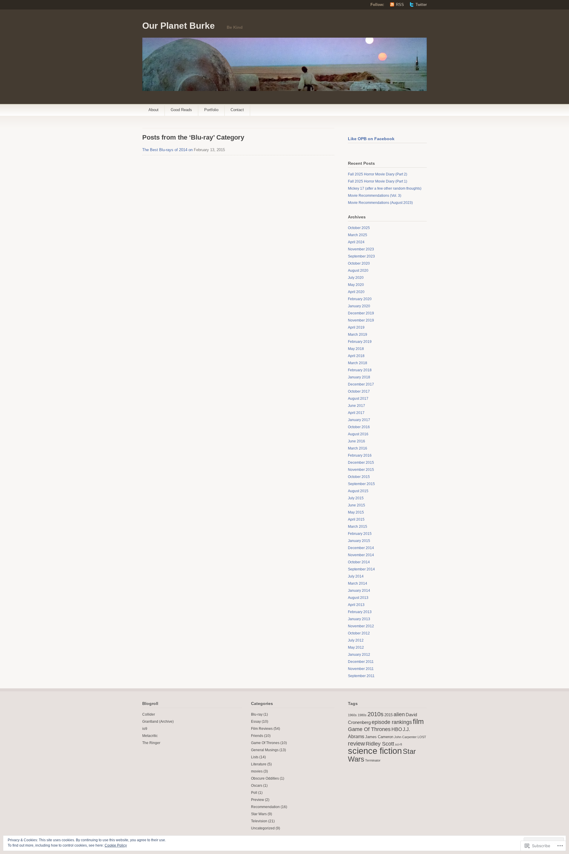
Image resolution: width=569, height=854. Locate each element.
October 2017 (359, 391)
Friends (257, 736)
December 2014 (361, 548)
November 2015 (361, 470)
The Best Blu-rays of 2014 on (167, 150)
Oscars (256, 785)
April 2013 (356, 605)
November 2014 (361, 555)
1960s (352, 715)
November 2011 (361, 669)
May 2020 (356, 285)
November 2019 (361, 320)
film (418, 721)
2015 (388, 715)
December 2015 (361, 462)
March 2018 (357, 363)
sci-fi (398, 744)
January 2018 (359, 377)
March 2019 (357, 334)
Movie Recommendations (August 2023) (380, 203)
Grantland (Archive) (158, 721)
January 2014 (359, 590)
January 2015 (359, 541)
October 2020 (359, 263)
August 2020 (358, 270)
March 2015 (357, 526)
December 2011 (361, 662)
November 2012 (361, 626)
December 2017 (361, 384)
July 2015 (356, 498)
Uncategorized (263, 828)
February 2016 (360, 455)
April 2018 (356, 356)
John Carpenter (405, 737)
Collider (148, 714)
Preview (257, 800)
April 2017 (356, 413)
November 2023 (361, 249)
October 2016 (359, 427)
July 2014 (356, 576)
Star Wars (259, 814)
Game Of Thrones (265, 743)
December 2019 (361, 313)
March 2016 (357, 448)
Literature (258, 764)
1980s (362, 715)
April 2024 (356, 242)
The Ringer (151, 743)
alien (399, 714)
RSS (400, 4)
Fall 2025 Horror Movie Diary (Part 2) (377, 174)
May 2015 (356, 512)
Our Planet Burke (178, 26)
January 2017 (359, 420)
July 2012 (356, 640)
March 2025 (357, 235)
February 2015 (360, 534)
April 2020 (356, 292)
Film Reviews (262, 729)
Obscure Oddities (265, 778)
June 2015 (356, 505)
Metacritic (150, 736)
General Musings (265, 750)
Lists (254, 757)
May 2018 (356, 349)
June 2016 (356, 441)
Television (259, 821)
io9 (144, 729)
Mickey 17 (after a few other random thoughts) (384, 188)
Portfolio (211, 110)
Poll (254, 793)
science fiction (375, 751)
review (356, 743)
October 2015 (359, 477)
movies (257, 771)
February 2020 (360, 299)
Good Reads (181, 110)
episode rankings (392, 722)
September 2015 (361, 484)
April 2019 (356, 327)
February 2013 (360, 612)
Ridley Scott (380, 744)
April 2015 (356, 519)
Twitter (421, 4)
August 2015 (358, 491)
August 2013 (358, 598)
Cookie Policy (116, 845)
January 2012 (359, 655)
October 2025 (359, 228)
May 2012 (356, 647)
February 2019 (360, 342)
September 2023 (361, 256)
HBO (396, 729)
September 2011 (361, 676)
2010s (375, 714)
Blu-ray (257, 714)
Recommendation (265, 807)
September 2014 (361, 569)
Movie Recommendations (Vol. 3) (374, 195)
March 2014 (357, 583)
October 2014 (359, 562)
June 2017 (356, 406)
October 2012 (359, 633)
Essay (256, 721)
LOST (422, 737)
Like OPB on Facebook (371, 138)
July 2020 (356, 278)
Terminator (373, 760)
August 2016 (358, 434)
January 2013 (359, 619)
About (153, 110)
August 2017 (358, 398)
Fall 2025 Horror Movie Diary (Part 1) (377, 181)
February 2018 (360, 370)
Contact (237, 110)
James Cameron (379, 737)
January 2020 (359, 306)
